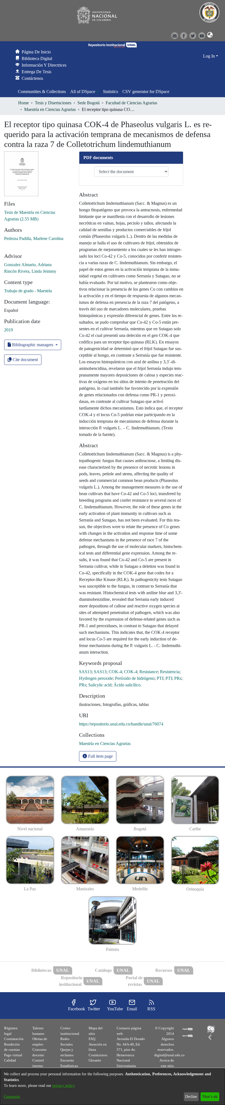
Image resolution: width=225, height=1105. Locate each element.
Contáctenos (98, 1055)
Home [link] (23, 102)
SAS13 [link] (85, 671)
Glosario (95, 1060)
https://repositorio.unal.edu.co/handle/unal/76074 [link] (121, 724)
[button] (209, 35)
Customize (12, 1097)
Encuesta (67, 1060)
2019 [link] (8, 330)
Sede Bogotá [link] (88, 102)
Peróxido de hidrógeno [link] (134, 678)
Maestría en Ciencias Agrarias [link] (50, 109)
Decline (191, 1097)
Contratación (14, 1039)
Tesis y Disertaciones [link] (53, 102)
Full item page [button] (100, 756)
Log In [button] (209, 56)
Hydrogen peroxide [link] (96, 678)
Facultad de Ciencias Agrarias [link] (131, 102)
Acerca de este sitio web (166, 1065)
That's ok (210, 1097)
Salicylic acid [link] (99, 685)
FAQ (92, 1039)
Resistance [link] (148, 671)
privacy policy (63, 1086)
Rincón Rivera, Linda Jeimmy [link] (30, 271)
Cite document (25, 359)
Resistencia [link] (169, 671)
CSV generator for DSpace (145, 91)
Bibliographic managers (32, 344)
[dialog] (112, 1086)
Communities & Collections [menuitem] (42, 91)
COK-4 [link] (115, 671)
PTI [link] (160, 678)
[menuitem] (84, 91)
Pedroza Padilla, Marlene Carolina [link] (33, 238)
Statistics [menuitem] (110, 91)
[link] (105, 743)
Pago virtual (13, 1055)
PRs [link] (177, 678)
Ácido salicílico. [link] (128, 685)
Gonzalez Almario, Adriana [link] (28, 264)
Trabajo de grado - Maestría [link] (28, 290)
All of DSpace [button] (82, 91)
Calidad (10, 1060)
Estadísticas (69, 1066)
